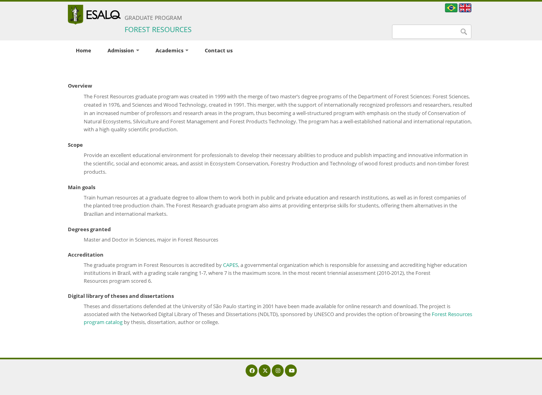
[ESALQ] (94, 15)
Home (83, 50)
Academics (170, 50)
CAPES (230, 264)
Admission (121, 50)
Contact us (219, 50)
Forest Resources (158, 29)
